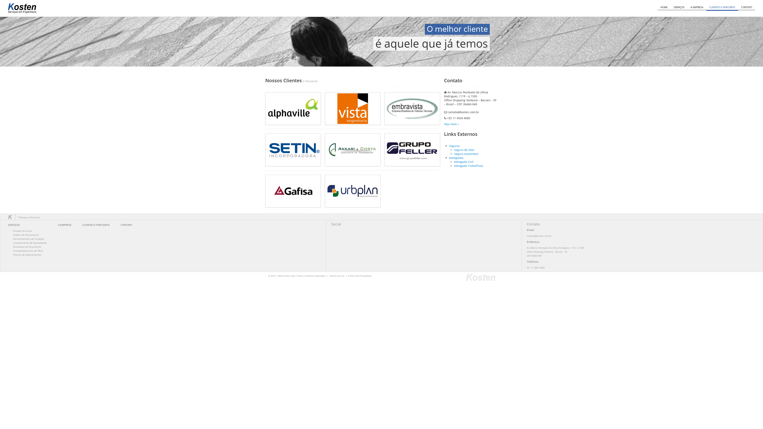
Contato (746, 7)
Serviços (679, 7)
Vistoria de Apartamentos (27, 254)
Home (664, 7)
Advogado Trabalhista (468, 166)
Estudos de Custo (22, 231)
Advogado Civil (463, 162)
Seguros (454, 146)
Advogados (456, 158)
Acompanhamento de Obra (28, 250)
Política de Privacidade (359, 275)
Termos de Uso (337, 275)
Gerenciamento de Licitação (28, 239)
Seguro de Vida (464, 150)
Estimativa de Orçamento (27, 246)
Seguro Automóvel (466, 154)
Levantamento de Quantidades (30, 242)
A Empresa (696, 7)
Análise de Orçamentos (26, 235)
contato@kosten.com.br (463, 112)
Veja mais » (451, 124)
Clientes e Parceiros (722, 7)
